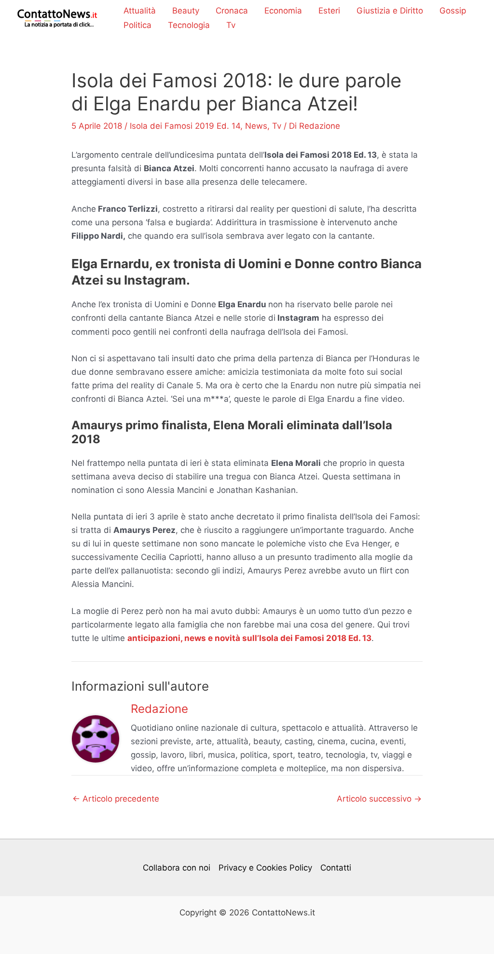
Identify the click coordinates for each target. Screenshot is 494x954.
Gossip (452, 10)
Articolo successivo (379, 799)
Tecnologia (189, 25)
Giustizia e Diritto (390, 10)
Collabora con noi (176, 867)
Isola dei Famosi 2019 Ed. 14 (185, 126)
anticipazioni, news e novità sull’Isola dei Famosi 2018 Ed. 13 (249, 638)
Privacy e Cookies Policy (265, 867)
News (256, 126)
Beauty (185, 10)
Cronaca (232, 10)
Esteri (329, 10)
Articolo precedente (115, 799)
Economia (283, 10)
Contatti (335, 867)
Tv (230, 25)
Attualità (140, 10)
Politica (137, 25)
